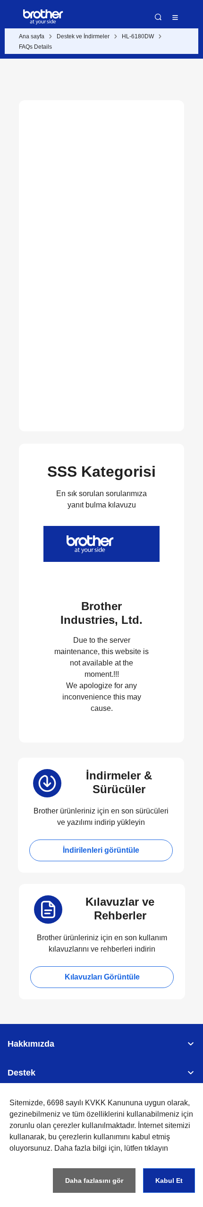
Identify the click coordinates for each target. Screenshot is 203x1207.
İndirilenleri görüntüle (101, 850)
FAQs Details (35, 47)
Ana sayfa (31, 36)
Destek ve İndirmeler (83, 36)
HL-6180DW (138, 36)
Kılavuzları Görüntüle (102, 977)
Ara (158, 17)
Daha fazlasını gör (94, 1180)
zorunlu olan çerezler (44, 1125)
